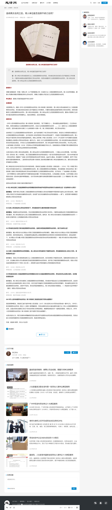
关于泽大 (14, 501)
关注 (68, 352)
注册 (99, 2)
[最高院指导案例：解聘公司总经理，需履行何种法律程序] (17, 375)
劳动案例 (11, 329)
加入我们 (29, 501)
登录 (94, 2)
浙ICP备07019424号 (39, 504)
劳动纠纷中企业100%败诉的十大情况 (43, 438)
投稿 (105, 2)
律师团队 (22, 501)
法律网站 (55, 2)
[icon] (95, 503)
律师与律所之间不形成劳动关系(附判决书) (45, 421)
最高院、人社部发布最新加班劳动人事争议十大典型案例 (51, 455)
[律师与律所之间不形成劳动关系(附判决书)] (17, 426)
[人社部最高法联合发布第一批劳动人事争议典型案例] (17, 392)
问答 (49, 2)
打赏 (70, 507)
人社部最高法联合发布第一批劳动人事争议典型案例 (49, 387)
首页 (5, 7)
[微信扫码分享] (7, 507)
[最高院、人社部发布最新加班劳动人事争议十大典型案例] (17, 460)
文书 (43, 2)
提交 (74, 488)
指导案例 (10, 387)
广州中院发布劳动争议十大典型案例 (43, 404)
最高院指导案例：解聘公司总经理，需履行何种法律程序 (51, 370)
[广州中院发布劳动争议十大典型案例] (17, 409)
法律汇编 (34, 2)
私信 (75, 352)
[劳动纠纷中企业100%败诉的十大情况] (17, 443)
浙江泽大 (15, 352)
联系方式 (36, 501)
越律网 (19, 504)
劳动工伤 (22, 17)
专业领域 (25, 2)
